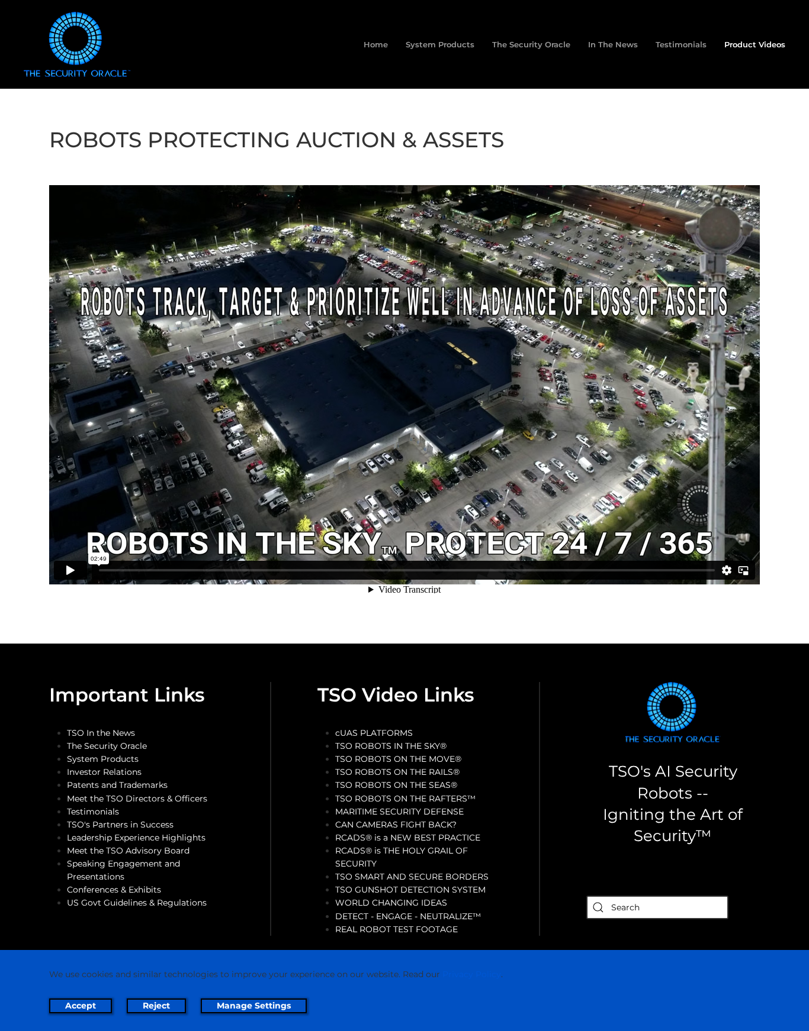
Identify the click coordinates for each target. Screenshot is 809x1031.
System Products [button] (440, 44)
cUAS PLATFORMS (374, 733)
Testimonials (681, 44)
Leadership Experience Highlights (136, 837)
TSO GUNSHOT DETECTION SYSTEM (410, 889)
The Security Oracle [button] (531, 44)
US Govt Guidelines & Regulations (137, 902)
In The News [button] (613, 44)
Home (376, 44)
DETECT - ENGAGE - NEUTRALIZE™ (408, 916)
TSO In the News (101, 733)
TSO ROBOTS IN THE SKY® (391, 746)
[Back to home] (79, 44)
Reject (156, 1005)
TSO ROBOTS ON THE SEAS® (396, 785)
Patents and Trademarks (117, 785)
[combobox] (657, 907)
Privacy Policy (471, 974)
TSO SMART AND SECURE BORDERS (412, 876)
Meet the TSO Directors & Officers (137, 798)
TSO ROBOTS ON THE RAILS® (397, 772)
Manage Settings (254, 1005)
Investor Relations (104, 772)
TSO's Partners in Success (120, 824)
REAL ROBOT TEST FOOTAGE (396, 929)
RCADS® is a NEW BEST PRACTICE (407, 837)
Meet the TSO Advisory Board (128, 850)
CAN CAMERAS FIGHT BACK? (396, 824)
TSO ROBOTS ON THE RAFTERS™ (405, 798)
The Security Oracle (107, 746)
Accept (80, 1005)
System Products (103, 759)
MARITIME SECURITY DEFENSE (399, 811)
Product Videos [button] (754, 44)
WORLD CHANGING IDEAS (391, 902)
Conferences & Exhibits (114, 889)
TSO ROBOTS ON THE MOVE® (398, 759)
